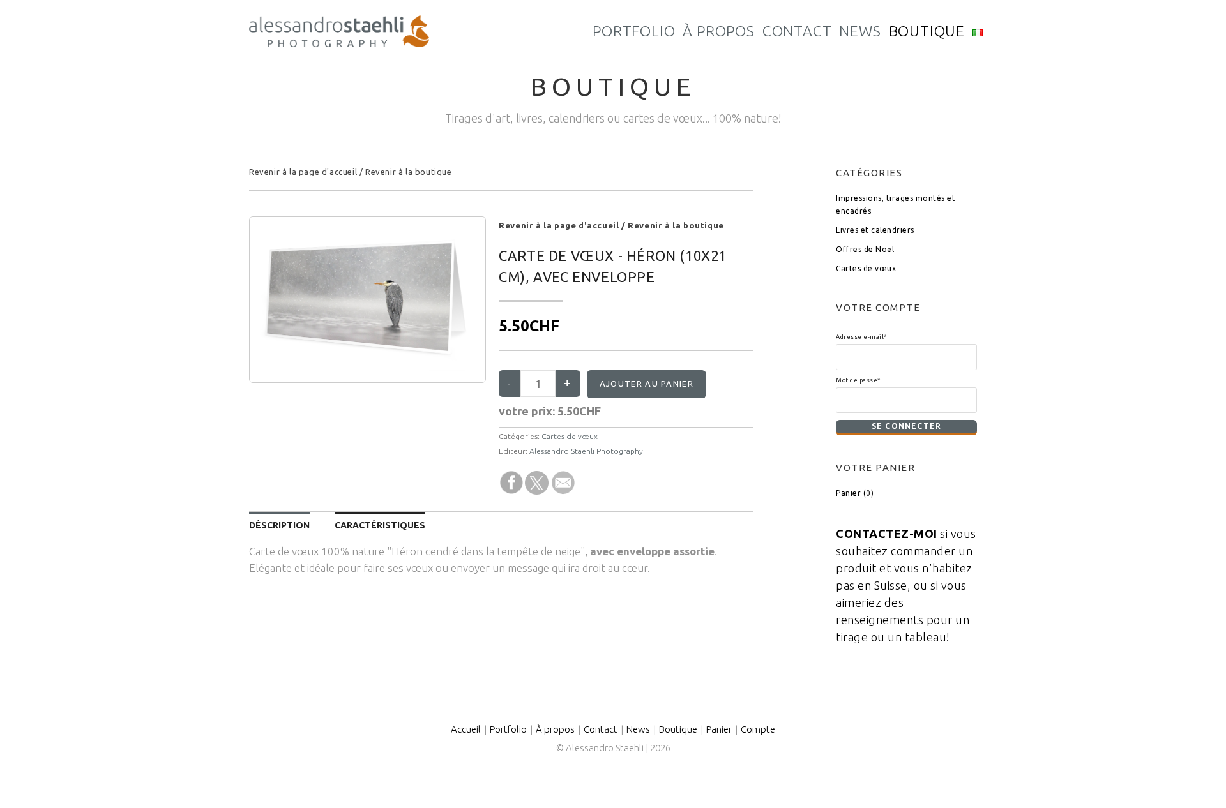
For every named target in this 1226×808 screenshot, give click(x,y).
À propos (555, 729)
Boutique (678, 729)
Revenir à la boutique (408, 171)
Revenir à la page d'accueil (303, 171)
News (638, 729)
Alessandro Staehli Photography (586, 451)
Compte (758, 729)
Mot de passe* (858, 380)
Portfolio (508, 729)
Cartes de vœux (569, 436)
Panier (719, 729)
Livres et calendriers (875, 230)
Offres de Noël (865, 249)
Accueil (466, 729)
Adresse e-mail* (861, 336)
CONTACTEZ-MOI (886, 533)
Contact (600, 729)
